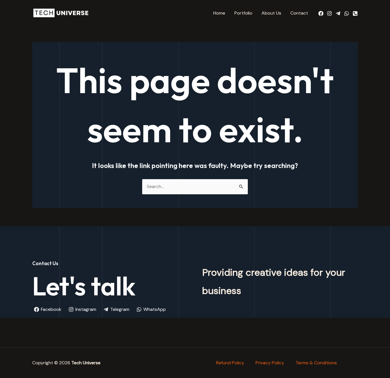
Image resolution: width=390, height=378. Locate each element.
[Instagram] (329, 13)
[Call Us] (355, 13)
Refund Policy (230, 363)
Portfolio (243, 13)
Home (219, 13)
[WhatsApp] (346, 13)
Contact (299, 13)
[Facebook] (320, 13)
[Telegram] (338, 13)
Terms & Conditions (316, 363)
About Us (271, 13)
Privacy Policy (270, 363)
